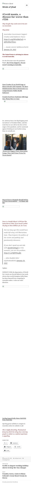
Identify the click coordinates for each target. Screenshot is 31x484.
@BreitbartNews (10, 42)
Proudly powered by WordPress (10, 482)
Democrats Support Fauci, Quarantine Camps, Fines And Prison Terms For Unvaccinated (15, 153)
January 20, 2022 (10, 50)
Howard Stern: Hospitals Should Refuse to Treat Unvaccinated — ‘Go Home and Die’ (15, 201)
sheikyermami (18, 458)
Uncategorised (5, 460)
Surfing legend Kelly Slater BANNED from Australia (14, 419)
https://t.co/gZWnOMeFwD (13, 39)
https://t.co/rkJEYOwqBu (12, 253)
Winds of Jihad (9, 7)
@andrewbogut (13, 248)
